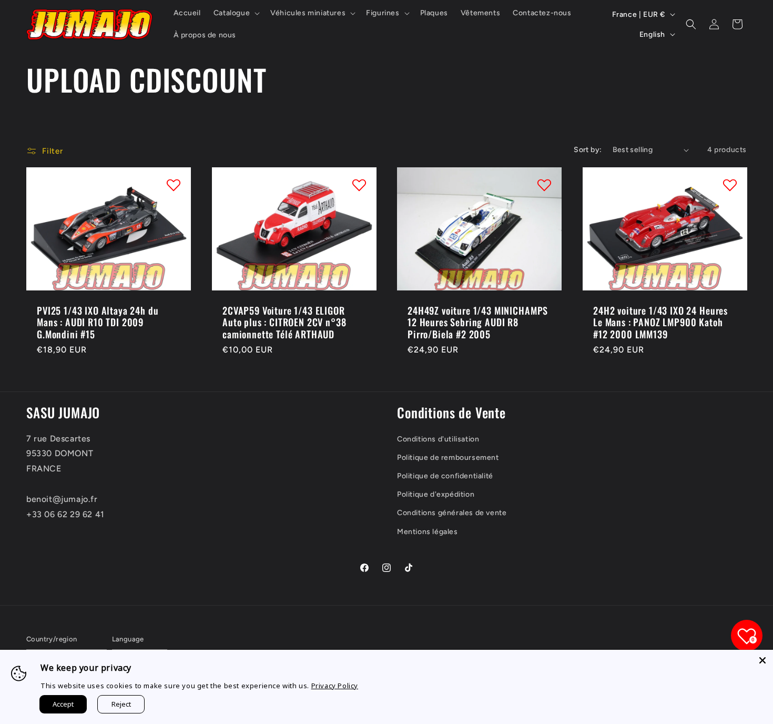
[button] (235, 13)
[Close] (762, 660)
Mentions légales (427, 531)
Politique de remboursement (448, 457)
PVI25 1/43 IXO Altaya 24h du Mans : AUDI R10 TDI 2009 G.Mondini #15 (98, 322)
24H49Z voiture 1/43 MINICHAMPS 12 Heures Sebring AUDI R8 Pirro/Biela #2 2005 (478, 322)
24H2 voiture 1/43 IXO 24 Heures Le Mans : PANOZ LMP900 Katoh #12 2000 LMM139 (660, 322)
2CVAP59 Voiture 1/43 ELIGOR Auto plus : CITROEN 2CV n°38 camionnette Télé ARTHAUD (284, 322)
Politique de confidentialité (445, 475)
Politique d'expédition (435, 494)
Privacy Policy (334, 685)
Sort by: (588, 149)
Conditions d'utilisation (438, 439)
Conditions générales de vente (451, 512)
